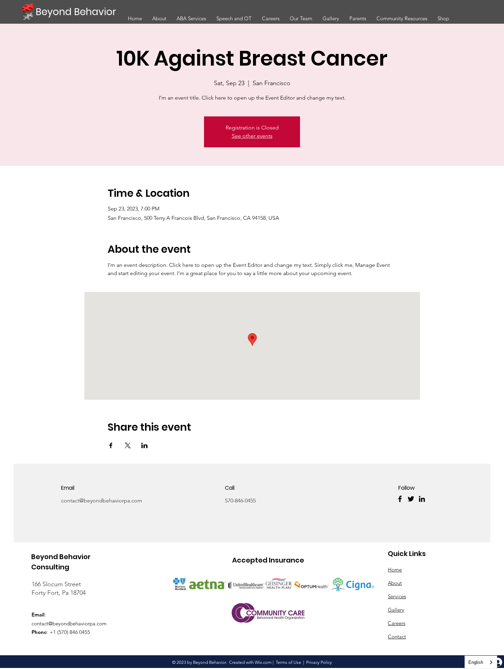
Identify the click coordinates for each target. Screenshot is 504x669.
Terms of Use (288, 662)
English (475, 662)
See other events (252, 136)
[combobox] (481, 662)
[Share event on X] (127, 445)
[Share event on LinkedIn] (144, 445)
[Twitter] (411, 499)
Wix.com (263, 662)
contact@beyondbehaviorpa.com (101, 500)
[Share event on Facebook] (111, 445)
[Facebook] (400, 499)
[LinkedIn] (422, 499)
